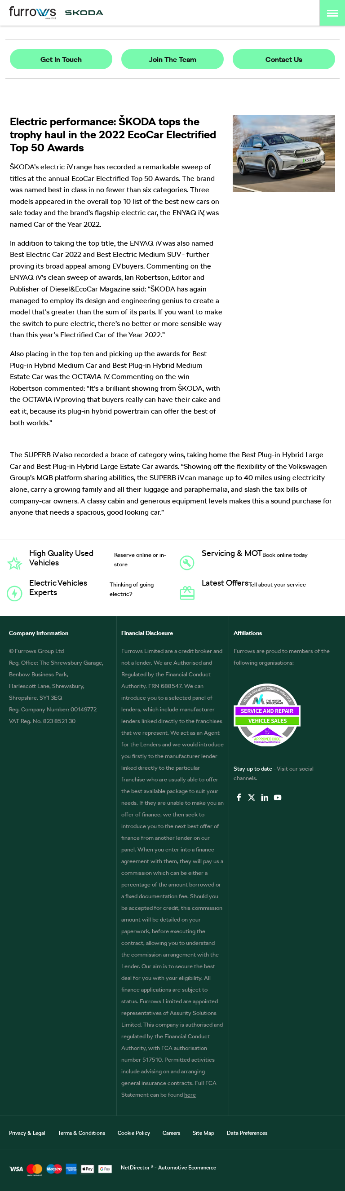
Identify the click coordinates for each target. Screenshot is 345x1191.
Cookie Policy (134, 1133)
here (190, 1094)
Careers (171, 1133)
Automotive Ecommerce (187, 1168)
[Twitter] (251, 797)
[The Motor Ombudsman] (285, 715)
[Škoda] (84, 13)
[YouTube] (277, 797)
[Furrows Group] (32, 13)
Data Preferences (247, 1133)
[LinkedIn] (264, 797)
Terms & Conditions (81, 1133)
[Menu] (332, 13)
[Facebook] (239, 797)
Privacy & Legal (27, 1133)
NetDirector (136, 1168)
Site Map (203, 1133)
